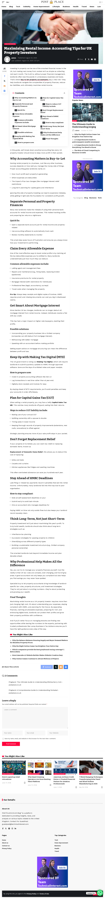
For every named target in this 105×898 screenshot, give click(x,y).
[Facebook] (3, 828)
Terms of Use (44, 894)
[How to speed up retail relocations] (14, 768)
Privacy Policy (31, 894)
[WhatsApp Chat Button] (100, 893)
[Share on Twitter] (88, 59)
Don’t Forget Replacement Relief (52, 111)
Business (92, 198)
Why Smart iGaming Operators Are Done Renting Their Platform (39, 779)
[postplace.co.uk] (52, 2)
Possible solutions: (25, 132)
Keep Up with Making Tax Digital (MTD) (24, 137)
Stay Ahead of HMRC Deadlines (50, 117)
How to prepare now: (26, 142)
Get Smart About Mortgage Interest (24, 127)
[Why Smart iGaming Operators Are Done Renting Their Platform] (39, 768)
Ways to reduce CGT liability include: (52, 105)
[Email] (91, 59)
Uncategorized (10, 44)
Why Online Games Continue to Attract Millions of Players (35, 659)
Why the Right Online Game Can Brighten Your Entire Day (35, 646)
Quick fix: (21, 110)
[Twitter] (6, 828)
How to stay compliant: (55, 122)
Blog (12, 12)
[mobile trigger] (4, 2)
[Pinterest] (9, 828)
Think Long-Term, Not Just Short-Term (52, 127)
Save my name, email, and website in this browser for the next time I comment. (30, 738)
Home (6, 12)
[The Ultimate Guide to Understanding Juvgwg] (87, 112)
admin (13, 58)
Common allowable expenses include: (24, 121)
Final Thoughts (52, 139)
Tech (100, 198)
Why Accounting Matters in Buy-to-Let (25, 99)
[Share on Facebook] (85, 59)
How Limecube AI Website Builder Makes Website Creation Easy (37, 655)
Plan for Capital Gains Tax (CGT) (52, 99)
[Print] (95, 59)
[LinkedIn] (15, 828)
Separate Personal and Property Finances (23, 105)
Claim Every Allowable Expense (23, 115)
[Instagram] (12, 828)
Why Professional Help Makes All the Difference (51, 134)
